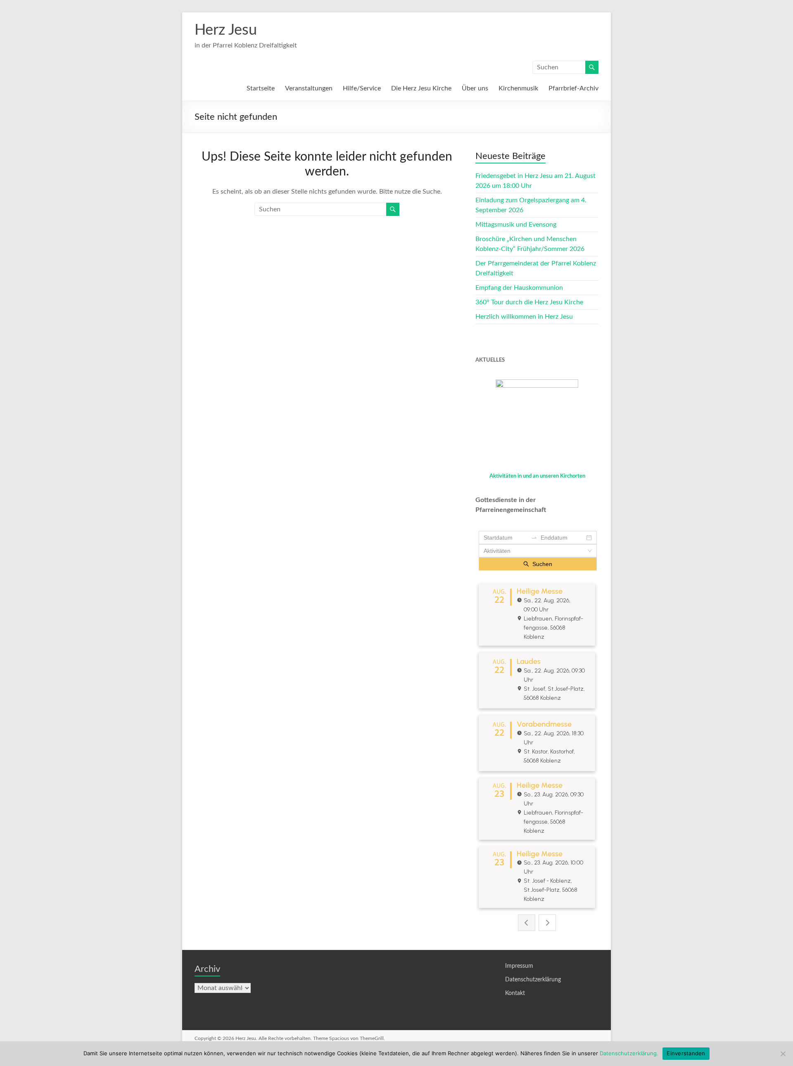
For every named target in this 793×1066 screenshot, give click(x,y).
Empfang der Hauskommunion (519, 287)
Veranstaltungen (308, 88)
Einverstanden (686, 1053)
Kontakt (515, 993)
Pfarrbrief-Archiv (573, 88)
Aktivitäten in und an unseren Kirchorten (537, 476)
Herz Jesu (226, 30)
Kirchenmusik (518, 88)
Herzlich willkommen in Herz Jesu (524, 316)
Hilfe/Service (362, 88)
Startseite (261, 88)
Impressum (519, 966)
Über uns (475, 88)
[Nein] (783, 1053)
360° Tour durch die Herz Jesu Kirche (529, 302)
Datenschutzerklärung (533, 980)
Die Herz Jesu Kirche (421, 88)
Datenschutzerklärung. (629, 1053)
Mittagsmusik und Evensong (515, 224)
